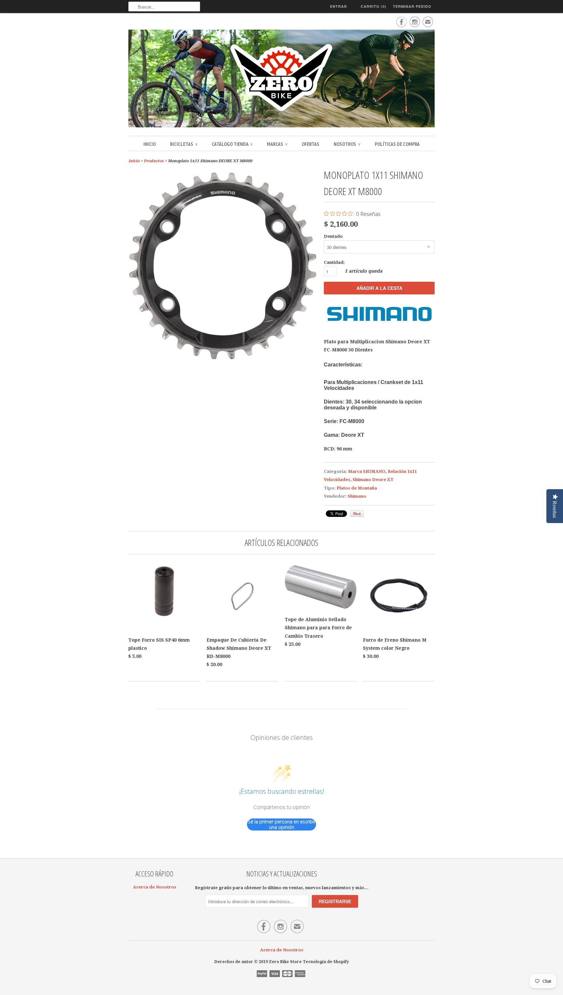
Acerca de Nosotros (154, 887)
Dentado (333, 236)
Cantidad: (334, 262)
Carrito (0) (373, 6)
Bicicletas (183, 144)
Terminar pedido (412, 6)
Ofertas (310, 144)
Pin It (357, 513)
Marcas (277, 144)
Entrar (338, 6)
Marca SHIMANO (366, 471)
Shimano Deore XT (373, 479)
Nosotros (347, 144)
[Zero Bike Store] (281, 79)
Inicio (149, 144)
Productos (154, 161)
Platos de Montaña (357, 488)
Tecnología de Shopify (326, 961)
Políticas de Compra (397, 144)
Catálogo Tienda (232, 144)
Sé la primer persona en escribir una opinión (281, 824)
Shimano (357, 496)
